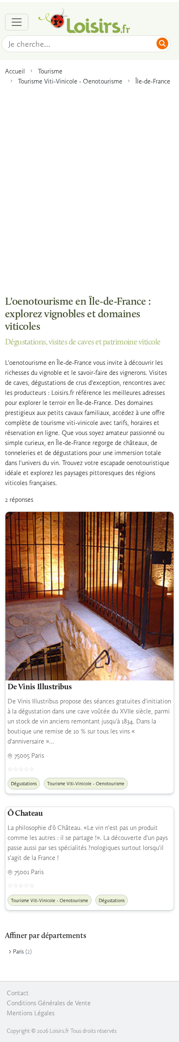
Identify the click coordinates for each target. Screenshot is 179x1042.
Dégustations (24, 784)
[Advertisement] (89, 186)
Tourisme (50, 71)
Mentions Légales (31, 1013)
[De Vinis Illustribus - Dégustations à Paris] (89, 596)
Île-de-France (152, 81)
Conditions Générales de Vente (49, 1003)
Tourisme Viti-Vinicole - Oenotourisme (70, 81)
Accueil (15, 71)
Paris (18, 951)
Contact (18, 993)
